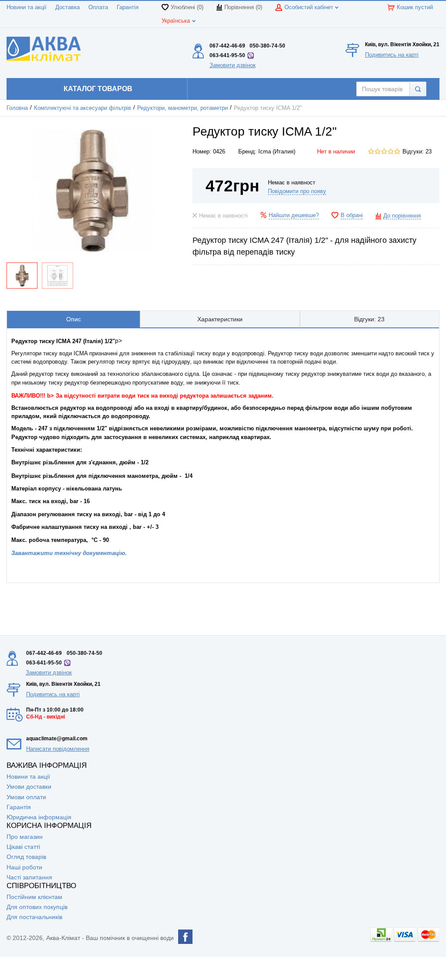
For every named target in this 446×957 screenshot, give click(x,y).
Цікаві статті (23, 846)
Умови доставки (29, 786)
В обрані (352, 215)
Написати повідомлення (57, 749)
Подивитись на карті (392, 54)
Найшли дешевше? (294, 215)
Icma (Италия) (276, 152)
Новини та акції (27, 7)
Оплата (98, 7)
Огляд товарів (26, 856)
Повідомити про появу (297, 191)
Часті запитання (29, 877)
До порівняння (402, 216)
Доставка (67, 7)
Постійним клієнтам (34, 896)
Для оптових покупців (37, 906)
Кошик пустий (415, 7)
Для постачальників (34, 916)
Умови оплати (26, 797)
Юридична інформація (39, 817)
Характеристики (220, 319)
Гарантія (128, 7)
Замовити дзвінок (232, 65)
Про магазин (25, 836)
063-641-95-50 (227, 55)
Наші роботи (24, 867)
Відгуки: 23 (417, 152)
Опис (73, 319)
